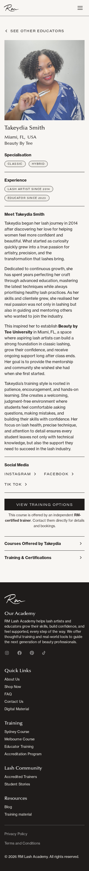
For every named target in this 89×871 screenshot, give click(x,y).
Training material (18, 814)
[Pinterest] (32, 653)
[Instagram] (6, 652)
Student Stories (17, 784)
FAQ (8, 694)
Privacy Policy (15, 834)
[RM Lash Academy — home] (11, 7)
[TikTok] (43, 653)
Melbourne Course (19, 739)
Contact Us (13, 701)
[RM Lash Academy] (14, 598)
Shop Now (12, 686)
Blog (8, 807)
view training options (44, 504)
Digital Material (16, 709)
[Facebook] (19, 653)
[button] (80, 8)
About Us (12, 679)
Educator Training (18, 746)
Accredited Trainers (20, 777)
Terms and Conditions (22, 843)
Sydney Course (16, 732)
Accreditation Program (23, 754)
